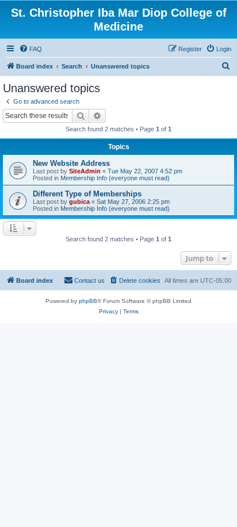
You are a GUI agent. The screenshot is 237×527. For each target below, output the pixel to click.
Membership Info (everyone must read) (115, 178)
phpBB (88, 301)
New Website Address (71, 163)
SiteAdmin (85, 171)
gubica (79, 201)
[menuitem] (30, 49)
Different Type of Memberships (87, 193)
